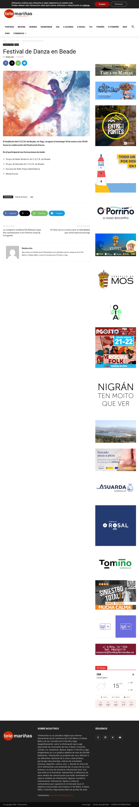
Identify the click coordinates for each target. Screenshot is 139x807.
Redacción (10, 57)
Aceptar (102, 4)
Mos (125, 26)
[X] (12, 63)
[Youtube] (120, 737)
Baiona (21, 26)
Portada (9, 26)
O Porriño (113, 26)
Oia (57, 26)
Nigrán (33, 26)
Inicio (5, 41)
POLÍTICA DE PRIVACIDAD (121, 804)
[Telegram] (24, 63)
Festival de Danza (21, 197)
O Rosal (81, 26)
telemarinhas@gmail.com (61, 795)
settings (86, 5)
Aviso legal (86, 804)
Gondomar (46, 26)
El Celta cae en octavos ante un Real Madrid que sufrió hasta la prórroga (70, 231)
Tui (90, 26)
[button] (132, 27)
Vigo (7, 33)
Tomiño (100, 26)
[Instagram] (105, 737)
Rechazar (119, 4)
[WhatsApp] (18, 63)
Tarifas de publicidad (101, 804)
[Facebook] (5, 63)
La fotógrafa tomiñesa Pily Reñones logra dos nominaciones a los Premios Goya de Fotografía (22, 233)
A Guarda (68, 26)
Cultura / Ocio (15, 41)
